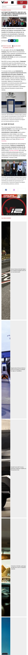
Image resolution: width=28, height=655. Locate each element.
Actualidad (3, 10)
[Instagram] (14, 190)
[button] (12, 2)
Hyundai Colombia (14, 150)
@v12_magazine (6, 197)
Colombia (9, 10)
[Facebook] (6, 190)
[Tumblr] (22, 190)
